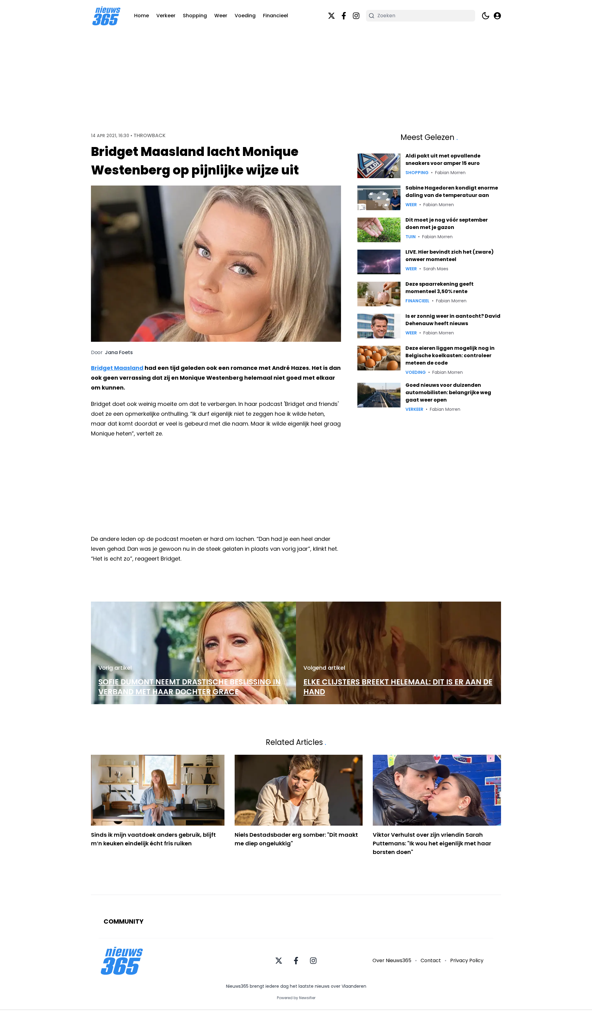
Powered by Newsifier (296, 997)
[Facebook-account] (343, 15)
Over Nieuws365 (391, 960)
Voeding (245, 15)
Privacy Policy (466, 960)
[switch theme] (485, 15)
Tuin (410, 237)
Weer (220, 15)
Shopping (195, 15)
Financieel (275, 15)
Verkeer (165, 15)
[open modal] (497, 15)
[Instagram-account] (356, 15)
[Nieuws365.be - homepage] (106, 16)
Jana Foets (119, 352)
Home (141, 15)
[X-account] (331, 15)
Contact (431, 960)
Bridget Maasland (117, 368)
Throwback (150, 136)
